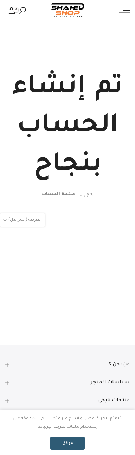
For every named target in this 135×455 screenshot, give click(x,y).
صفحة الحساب (59, 194)
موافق (67, 443)
